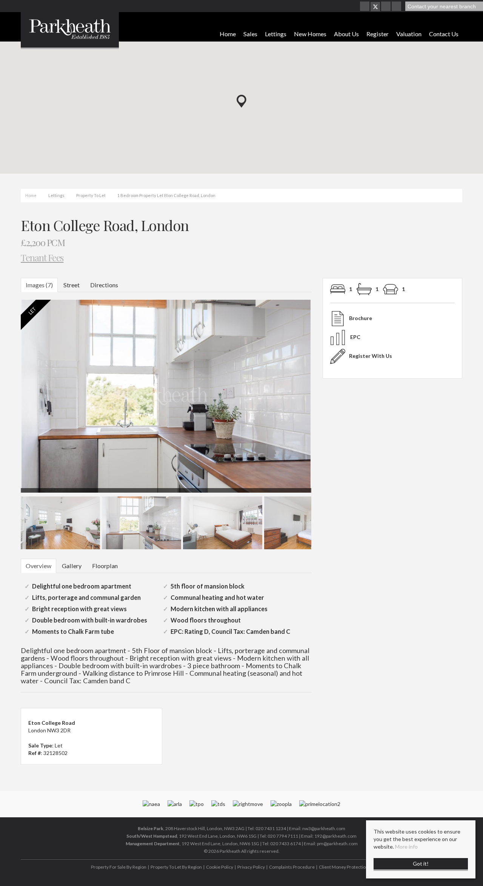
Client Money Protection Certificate (355, 867)
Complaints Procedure (292, 867)
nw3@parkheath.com (323, 828)
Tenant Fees (42, 257)
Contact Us (443, 33)
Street (71, 284)
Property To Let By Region (176, 867)
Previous (9, 399)
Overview (38, 565)
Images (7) (39, 284)
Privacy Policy (251, 867)
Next (326, 399)
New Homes (310, 33)
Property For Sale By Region (118, 867)
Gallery (72, 565)
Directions (104, 284)
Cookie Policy (219, 867)
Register (377, 33)
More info (406, 846)
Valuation (408, 33)
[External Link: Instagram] (386, 6)
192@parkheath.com (335, 836)
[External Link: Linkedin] (397, 6)
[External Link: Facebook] (365, 6)
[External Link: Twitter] (375, 6)
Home (228, 33)
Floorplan (105, 565)
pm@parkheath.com (337, 843)
